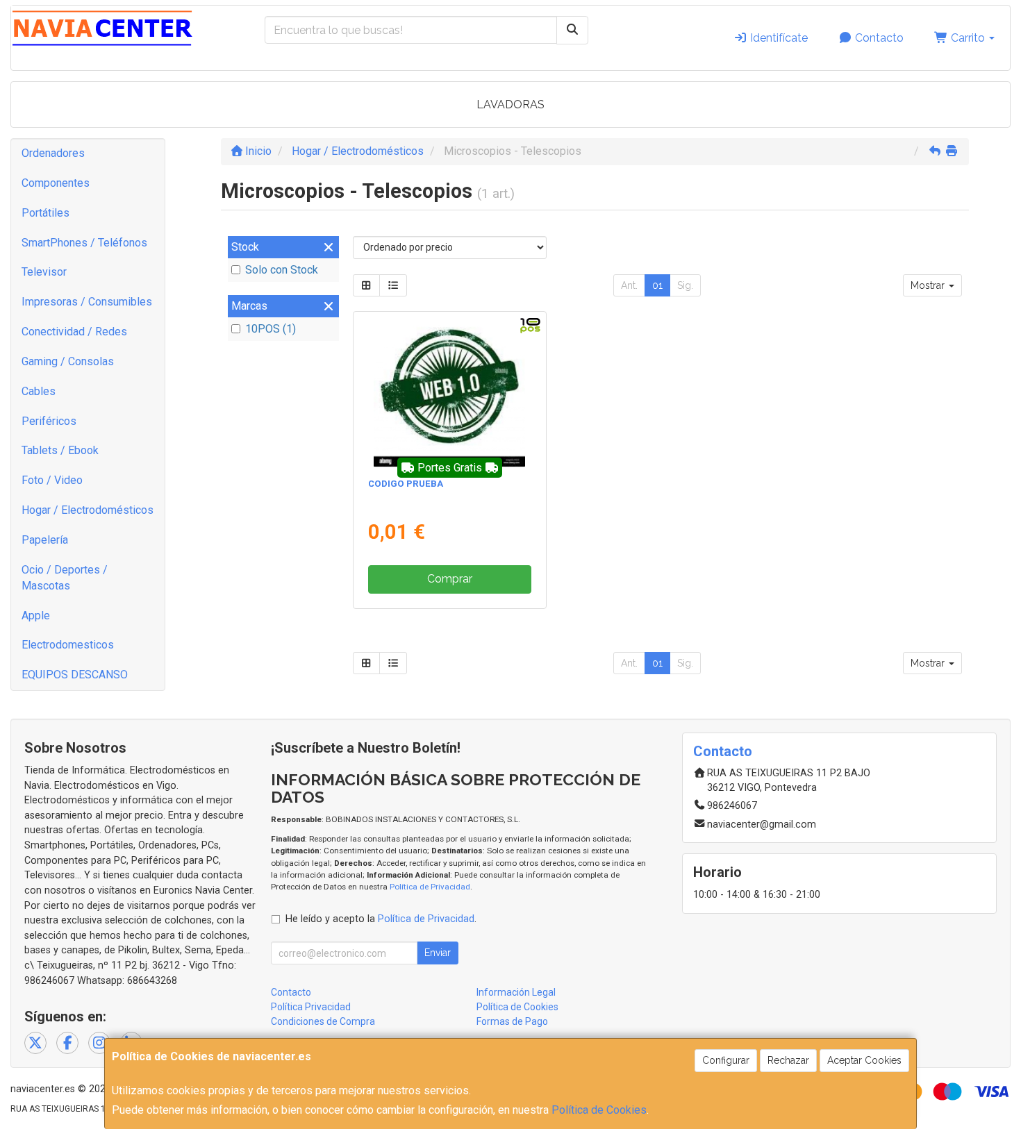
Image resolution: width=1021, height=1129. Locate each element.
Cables (39, 391)
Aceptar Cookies (864, 1060)
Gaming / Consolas (68, 361)
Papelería (45, 539)
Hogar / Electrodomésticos (87, 510)
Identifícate (777, 37)
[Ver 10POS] (449, 391)
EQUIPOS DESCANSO (75, 674)
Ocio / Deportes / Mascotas (65, 577)
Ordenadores (53, 153)
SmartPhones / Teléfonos (84, 242)
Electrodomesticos (68, 644)
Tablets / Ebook (60, 450)
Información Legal (516, 992)
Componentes (56, 183)
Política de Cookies (599, 1110)
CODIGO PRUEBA (405, 483)
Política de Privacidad (430, 887)
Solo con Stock (281, 269)
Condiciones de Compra (323, 1021)
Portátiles (45, 212)
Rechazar (788, 1060)
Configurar (725, 1060)
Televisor (44, 271)
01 (657, 285)
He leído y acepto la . (380, 919)
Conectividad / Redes (74, 331)
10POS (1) (270, 328)
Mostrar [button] (929, 285)
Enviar (437, 952)
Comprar (449, 578)
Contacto (878, 37)
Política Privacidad (311, 1006)
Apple (36, 615)
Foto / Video (52, 480)
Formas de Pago (512, 1021)
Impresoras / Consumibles (87, 301)
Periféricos (49, 421)
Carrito (968, 37)
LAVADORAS (510, 104)
